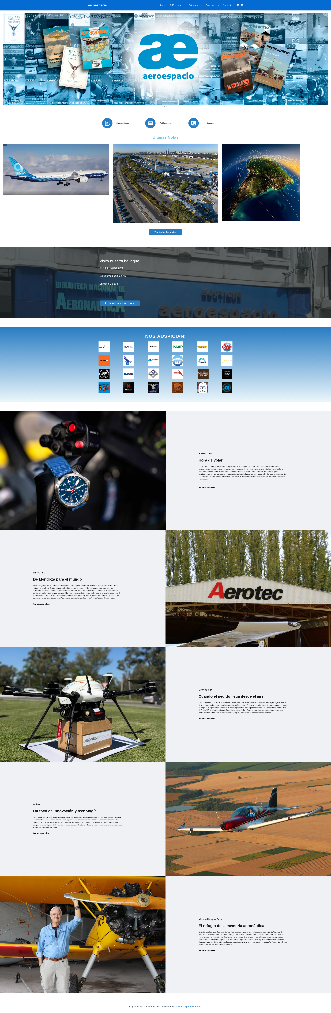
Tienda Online (107, 291)
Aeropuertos (185, 191)
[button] (200, 5)
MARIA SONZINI (55, 189)
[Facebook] (238, 5)
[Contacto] (193, 123)
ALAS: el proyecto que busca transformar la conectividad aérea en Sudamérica (275, 180)
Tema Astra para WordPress (188, 1006)
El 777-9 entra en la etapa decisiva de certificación (56, 180)
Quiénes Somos (122, 123)
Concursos (211, 5)
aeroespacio (97, 5)
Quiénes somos (177, 5)
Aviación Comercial (75, 189)
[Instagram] (242, 5)
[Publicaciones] (150, 123)
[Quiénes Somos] (107, 123)
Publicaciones (165, 123)
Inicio (162, 5)
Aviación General (303, 191)
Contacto (227, 5)
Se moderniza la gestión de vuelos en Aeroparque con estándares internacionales (165, 180)
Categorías (194, 5)
